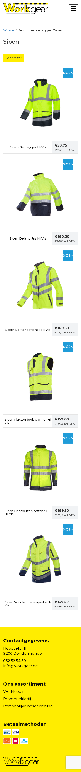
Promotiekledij (17, 699)
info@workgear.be (20, 666)
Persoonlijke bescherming (28, 706)
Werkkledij (13, 691)
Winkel (9, 30)
